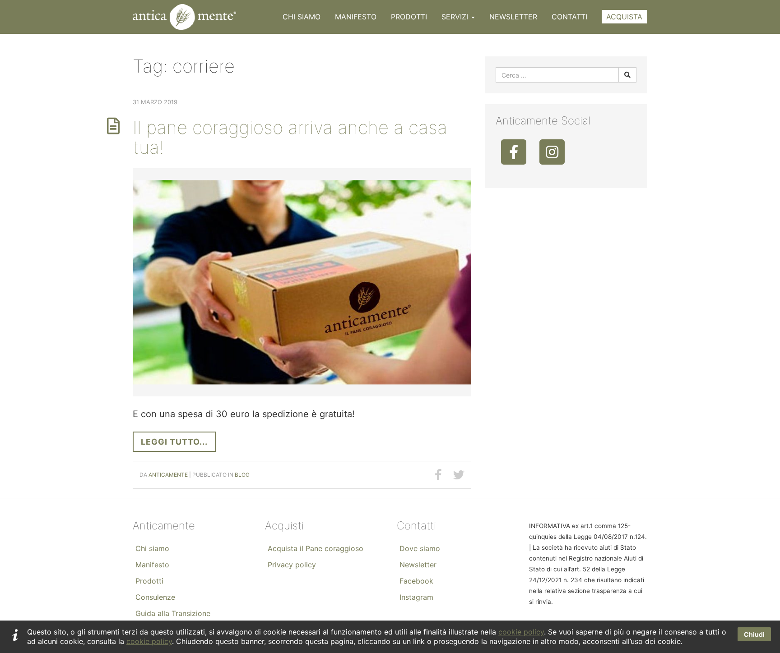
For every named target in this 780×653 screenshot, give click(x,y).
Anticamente (168, 474)
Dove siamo (419, 548)
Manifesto (355, 16)
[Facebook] (514, 152)
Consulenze (155, 597)
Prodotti (409, 16)
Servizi (455, 16)
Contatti (569, 16)
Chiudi (754, 634)
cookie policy (521, 631)
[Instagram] (552, 152)
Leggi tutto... (174, 441)
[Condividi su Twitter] (458, 475)
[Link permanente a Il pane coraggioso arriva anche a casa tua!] (302, 282)
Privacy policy (292, 564)
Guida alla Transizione (172, 613)
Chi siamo (301, 16)
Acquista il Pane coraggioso (315, 548)
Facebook (416, 580)
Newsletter (513, 16)
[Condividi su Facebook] (438, 475)
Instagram (416, 597)
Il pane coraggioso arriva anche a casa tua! (290, 137)
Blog (242, 474)
